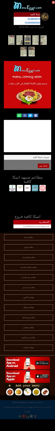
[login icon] (53, 2)
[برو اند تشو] (42, 188)
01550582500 (32, 22)
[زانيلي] (27, 188)
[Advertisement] (27, 136)
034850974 (34, 19)
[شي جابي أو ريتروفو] (20, 188)
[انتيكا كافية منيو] (43, 40)
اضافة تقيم (43, 166)
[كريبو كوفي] (35, 188)
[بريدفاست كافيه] (12, 188)
